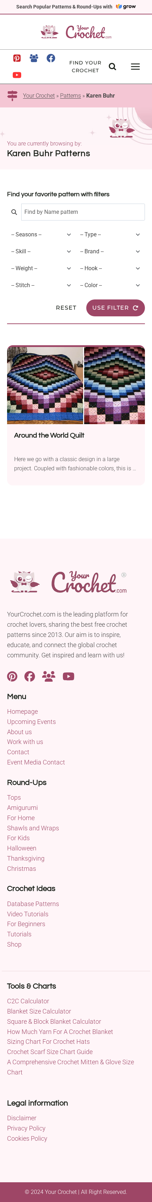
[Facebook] (50, 58)
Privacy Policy (26, 1128)
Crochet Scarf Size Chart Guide (50, 1051)
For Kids (18, 838)
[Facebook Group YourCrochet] (48, 675)
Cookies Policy (27, 1138)
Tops (14, 797)
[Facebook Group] (33, 58)
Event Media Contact (36, 762)
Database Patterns (33, 903)
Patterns (70, 95)
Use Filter (110, 307)
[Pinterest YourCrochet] (12, 675)
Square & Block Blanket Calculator (54, 1021)
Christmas (21, 868)
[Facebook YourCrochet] (29, 675)
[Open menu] (135, 66)
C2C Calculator (28, 1001)
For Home (21, 818)
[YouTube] (16, 75)
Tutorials (19, 934)
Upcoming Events (31, 721)
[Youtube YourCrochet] (69, 675)
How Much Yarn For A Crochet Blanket (60, 1031)
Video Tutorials (27, 914)
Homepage (22, 711)
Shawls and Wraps (33, 828)
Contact (18, 752)
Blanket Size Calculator (39, 1011)
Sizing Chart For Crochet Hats (48, 1041)
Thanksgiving (26, 858)
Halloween (21, 848)
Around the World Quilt (49, 435)
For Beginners (26, 924)
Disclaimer (21, 1118)
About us (19, 732)
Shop (14, 944)
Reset (66, 307)
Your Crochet (39, 95)
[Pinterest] (16, 58)
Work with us (25, 741)
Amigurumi (22, 807)
